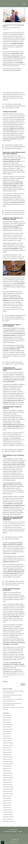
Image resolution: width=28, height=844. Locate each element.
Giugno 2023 (6, 766)
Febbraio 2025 (7, 738)
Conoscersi (6, 29)
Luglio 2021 (6, 798)
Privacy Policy (13, 829)
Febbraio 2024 (7, 757)
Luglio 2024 (6, 747)
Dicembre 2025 (7, 724)
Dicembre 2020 (7, 814)
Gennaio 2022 (6, 784)
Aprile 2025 (6, 736)
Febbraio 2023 (7, 773)
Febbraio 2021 (6, 810)
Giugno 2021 (6, 800)
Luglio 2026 (6, 715)
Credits (20, 831)
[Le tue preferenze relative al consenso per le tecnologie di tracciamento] (2, 842)
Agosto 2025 (6, 731)
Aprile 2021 (6, 805)
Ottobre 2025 (6, 727)
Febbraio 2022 (7, 782)
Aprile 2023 (6, 770)
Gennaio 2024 (6, 759)
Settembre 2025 (7, 729)
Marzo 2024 (6, 754)
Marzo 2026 (6, 722)
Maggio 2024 (6, 752)
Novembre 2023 (7, 761)
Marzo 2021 (6, 807)
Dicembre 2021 (7, 786)
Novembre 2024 (7, 743)
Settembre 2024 (7, 745)
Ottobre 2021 (6, 791)
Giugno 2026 (6, 717)
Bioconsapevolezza (15, 27)
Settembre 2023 (7, 763)
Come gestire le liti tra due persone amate (13, 25)
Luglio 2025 (6, 733)
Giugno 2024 (6, 750)
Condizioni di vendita (10, 831)
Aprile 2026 (6, 720)
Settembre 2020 (7, 821)
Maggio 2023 (6, 768)
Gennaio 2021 (6, 812)
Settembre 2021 (7, 793)
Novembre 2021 (7, 789)
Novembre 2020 (7, 816)
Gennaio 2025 (6, 740)
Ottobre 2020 (6, 819)
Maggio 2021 (6, 803)
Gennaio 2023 (6, 775)
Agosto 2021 (6, 796)
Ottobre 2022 (6, 780)
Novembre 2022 (7, 777)
